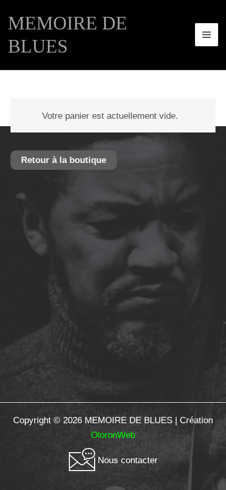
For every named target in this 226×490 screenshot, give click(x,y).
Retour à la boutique (63, 160)
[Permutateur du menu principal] (206, 34)
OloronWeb (113, 435)
